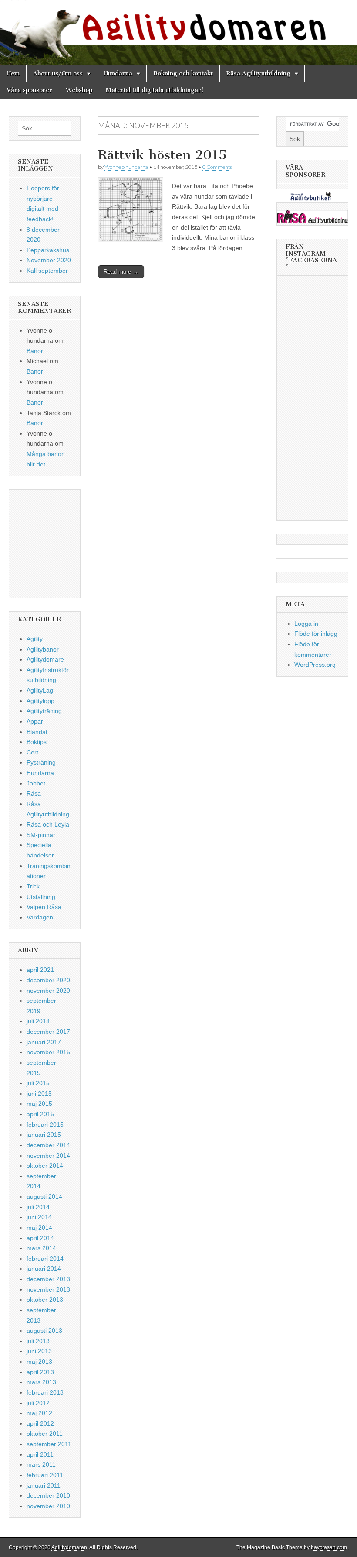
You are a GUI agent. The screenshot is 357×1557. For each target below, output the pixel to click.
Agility (35, 638)
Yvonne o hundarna (126, 167)
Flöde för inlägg (315, 633)
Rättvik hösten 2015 (162, 155)
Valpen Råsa (44, 906)
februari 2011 (45, 1474)
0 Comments (217, 167)
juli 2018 (38, 1021)
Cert (32, 752)
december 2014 (48, 1145)
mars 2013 (41, 1382)
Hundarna (118, 73)
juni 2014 (39, 1217)
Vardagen (40, 917)
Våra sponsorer (29, 90)
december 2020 (48, 980)
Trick (33, 886)
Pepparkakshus (48, 250)
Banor (35, 350)
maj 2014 (39, 1227)
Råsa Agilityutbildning (258, 73)
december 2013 (48, 1279)
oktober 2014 (45, 1165)
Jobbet (36, 783)
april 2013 (40, 1371)
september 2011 (49, 1443)
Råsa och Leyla (48, 824)
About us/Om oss (58, 73)
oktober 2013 (45, 1299)
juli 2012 (38, 1402)
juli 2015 (38, 1083)
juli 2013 (38, 1341)
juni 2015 (39, 1093)
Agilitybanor (43, 649)
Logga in (306, 623)
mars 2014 (41, 1248)
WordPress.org (315, 664)
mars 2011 (41, 1464)
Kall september (47, 270)
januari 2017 (44, 1042)
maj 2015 (39, 1103)
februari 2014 (45, 1258)
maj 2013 (39, 1361)
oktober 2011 (45, 1433)
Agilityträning (44, 710)
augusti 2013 (44, 1330)
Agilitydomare (45, 659)
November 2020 (49, 260)
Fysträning (41, 762)
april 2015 (40, 1114)
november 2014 (48, 1155)
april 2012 (40, 1423)
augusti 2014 (44, 1196)
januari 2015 (44, 1134)
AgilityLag (40, 690)
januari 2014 (44, 1268)
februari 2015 (45, 1124)
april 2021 (40, 969)
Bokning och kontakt (183, 73)
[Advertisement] (44, 542)
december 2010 (48, 1495)
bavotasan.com (329, 1547)
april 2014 (40, 1238)
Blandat (37, 731)
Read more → (121, 271)
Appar (35, 721)
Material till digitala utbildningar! (154, 90)
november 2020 (48, 990)
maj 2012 (39, 1413)
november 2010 (48, 1505)
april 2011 (40, 1454)
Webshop (79, 90)
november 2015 (48, 1052)
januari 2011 (44, 1485)
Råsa (34, 793)
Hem (13, 73)
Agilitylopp (40, 700)
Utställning (41, 896)
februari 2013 (45, 1392)
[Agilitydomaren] (178, 32)
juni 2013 (39, 1351)
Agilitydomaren (69, 1547)
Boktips (37, 741)
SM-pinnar (41, 834)
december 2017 (48, 1031)
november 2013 (48, 1289)
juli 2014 (38, 1207)
